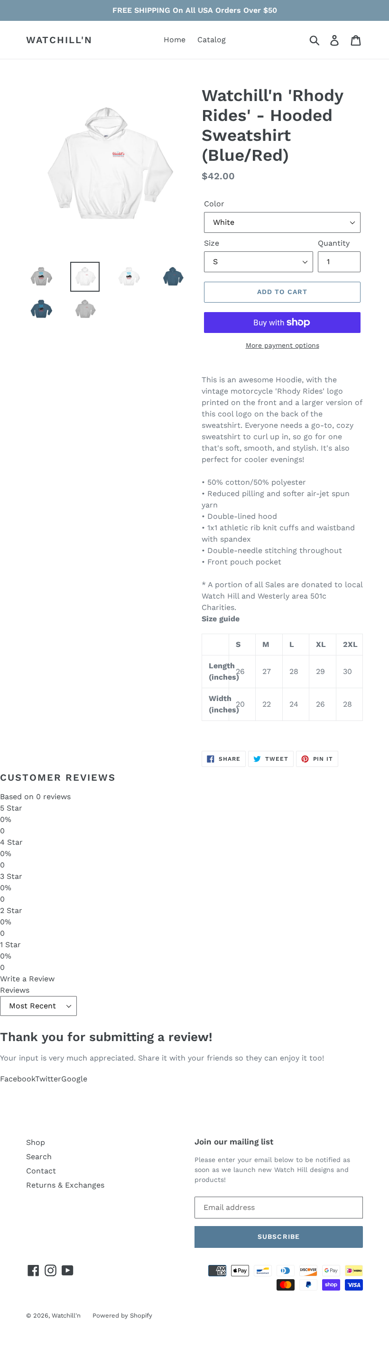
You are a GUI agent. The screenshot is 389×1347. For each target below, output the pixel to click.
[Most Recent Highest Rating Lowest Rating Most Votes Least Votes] (194, 1005)
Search (39, 1156)
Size (211, 243)
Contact (41, 1170)
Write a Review (27, 978)
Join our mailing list (233, 1141)
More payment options (282, 345)
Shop (35, 1142)
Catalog (211, 39)
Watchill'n (59, 40)
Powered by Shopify (122, 1315)
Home (174, 39)
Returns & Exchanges (65, 1185)
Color (214, 203)
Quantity (334, 243)
